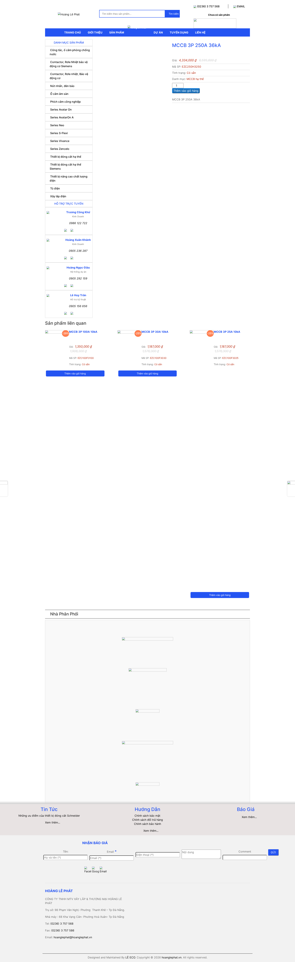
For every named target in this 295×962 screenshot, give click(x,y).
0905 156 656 (78, 306)
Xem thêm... (52, 822)
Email (112, 851)
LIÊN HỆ (200, 32)
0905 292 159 (78, 278)
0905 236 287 (78, 250)
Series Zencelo (59, 148)
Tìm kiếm (173, 13)
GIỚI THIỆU (95, 32)
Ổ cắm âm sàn (59, 93)
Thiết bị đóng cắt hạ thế (65, 156)
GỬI (273, 852)
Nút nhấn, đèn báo (62, 86)
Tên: (65, 851)
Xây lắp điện (58, 196)
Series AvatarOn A (62, 117)
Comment (244, 851)
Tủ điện (55, 188)
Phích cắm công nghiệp (65, 101)
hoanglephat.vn (171, 957)
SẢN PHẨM (116, 32)
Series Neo (57, 125)
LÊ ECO (130, 957)
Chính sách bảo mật (147, 815)
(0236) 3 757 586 (62, 930)
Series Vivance (59, 141)
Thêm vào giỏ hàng (185, 90)
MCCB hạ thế (195, 79)
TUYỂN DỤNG (179, 32)
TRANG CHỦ (72, 32)
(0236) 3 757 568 (208, 6)
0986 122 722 (78, 223)
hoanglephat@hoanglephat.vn (73, 937)
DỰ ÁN (158, 32)
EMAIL (240, 6)
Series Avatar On (61, 109)
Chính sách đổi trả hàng (147, 819)
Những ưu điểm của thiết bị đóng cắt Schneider (49, 815)
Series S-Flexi (59, 133)
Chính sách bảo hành (147, 824)
